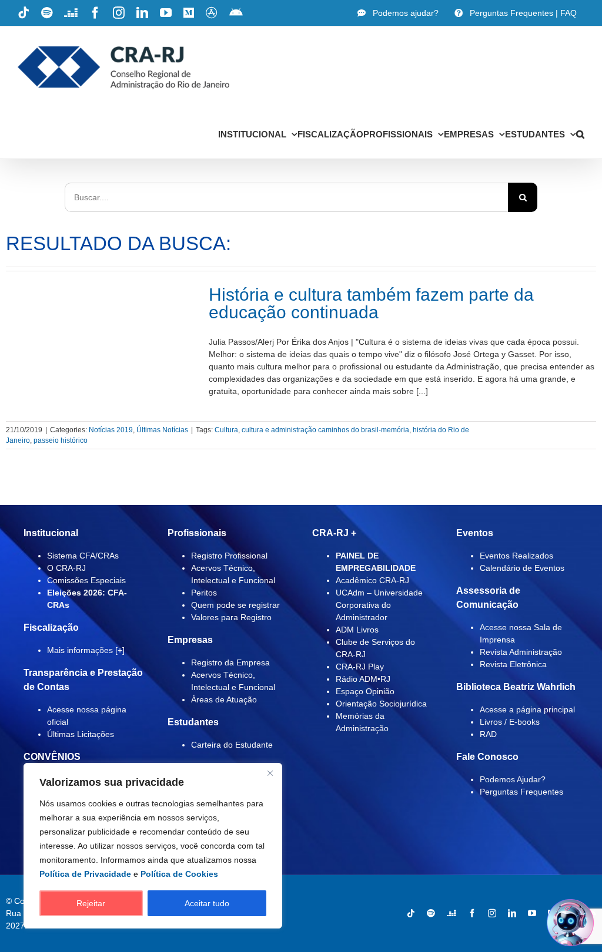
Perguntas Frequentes (521, 791)
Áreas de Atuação (224, 699)
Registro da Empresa (230, 662)
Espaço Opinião (365, 691)
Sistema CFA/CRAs (83, 555)
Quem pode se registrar (235, 605)
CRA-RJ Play (360, 666)
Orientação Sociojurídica (381, 703)
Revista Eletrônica (513, 664)
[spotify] (431, 913)
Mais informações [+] (86, 650)
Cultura (226, 430)
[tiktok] (411, 913)
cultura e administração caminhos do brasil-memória (325, 430)
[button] (580, 134)
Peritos (204, 592)
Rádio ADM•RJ (363, 679)
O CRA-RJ (66, 568)
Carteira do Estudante (232, 744)
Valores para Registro (231, 617)
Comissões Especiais (86, 580)
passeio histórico (61, 440)
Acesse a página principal (527, 709)
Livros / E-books (510, 721)
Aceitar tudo (207, 903)
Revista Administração (521, 652)
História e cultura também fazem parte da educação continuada (371, 303)
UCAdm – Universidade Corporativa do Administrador (379, 605)
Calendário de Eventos (522, 568)
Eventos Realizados (516, 555)
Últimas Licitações (80, 734)
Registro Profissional (229, 555)
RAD (488, 734)
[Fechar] (270, 773)
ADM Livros (357, 629)
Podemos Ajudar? (513, 779)
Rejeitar (90, 903)
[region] (153, 846)
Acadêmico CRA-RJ (372, 580)
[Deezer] (451, 913)
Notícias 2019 (111, 430)
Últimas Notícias (162, 430)
